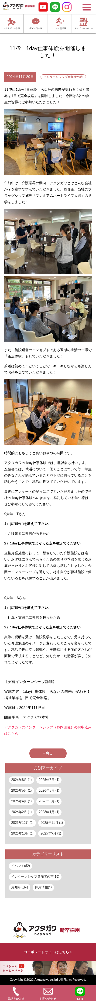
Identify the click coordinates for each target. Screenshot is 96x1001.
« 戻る (48, 753)
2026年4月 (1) (21, 801)
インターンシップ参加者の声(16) (35, 876)
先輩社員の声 (35, 29)
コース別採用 (59, 29)
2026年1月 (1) (49, 812)
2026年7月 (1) (49, 780)
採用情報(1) (43, 887)
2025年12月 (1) (22, 822)
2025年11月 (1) (52, 822)
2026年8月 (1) (21, 780)
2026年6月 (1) (21, 790)
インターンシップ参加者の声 (63, 77)
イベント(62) (20, 866)
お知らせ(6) (19, 887)
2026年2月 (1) (21, 812)
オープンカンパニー (83, 29)
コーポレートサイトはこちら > (48, 952)
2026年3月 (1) (49, 801)
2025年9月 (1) (51, 833)
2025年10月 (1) (22, 833)
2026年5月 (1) (49, 790)
